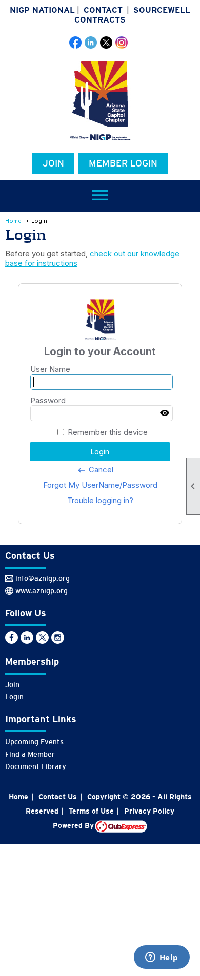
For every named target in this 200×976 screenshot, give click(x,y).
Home (13, 220)
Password (48, 400)
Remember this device (108, 432)
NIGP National (42, 10)
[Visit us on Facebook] (75, 42)
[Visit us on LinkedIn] (91, 42)
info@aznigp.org (42, 578)
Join (53, 163)
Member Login (123, 163)
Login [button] (100, 451)
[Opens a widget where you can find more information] (161, 958)
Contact (103, 10)
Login (14, 697)
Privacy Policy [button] (149, 811)
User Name (50, 369)
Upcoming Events (34, 742)
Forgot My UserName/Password (100, 485)
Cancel (95, 470)
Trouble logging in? (100, 500)
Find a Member (30, 754)
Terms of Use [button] (91, 811)
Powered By (74, 825)
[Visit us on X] (106, 42)
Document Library (35, 766)
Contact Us (57, 797)
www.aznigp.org (41, 591)
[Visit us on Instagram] (121, 42)
